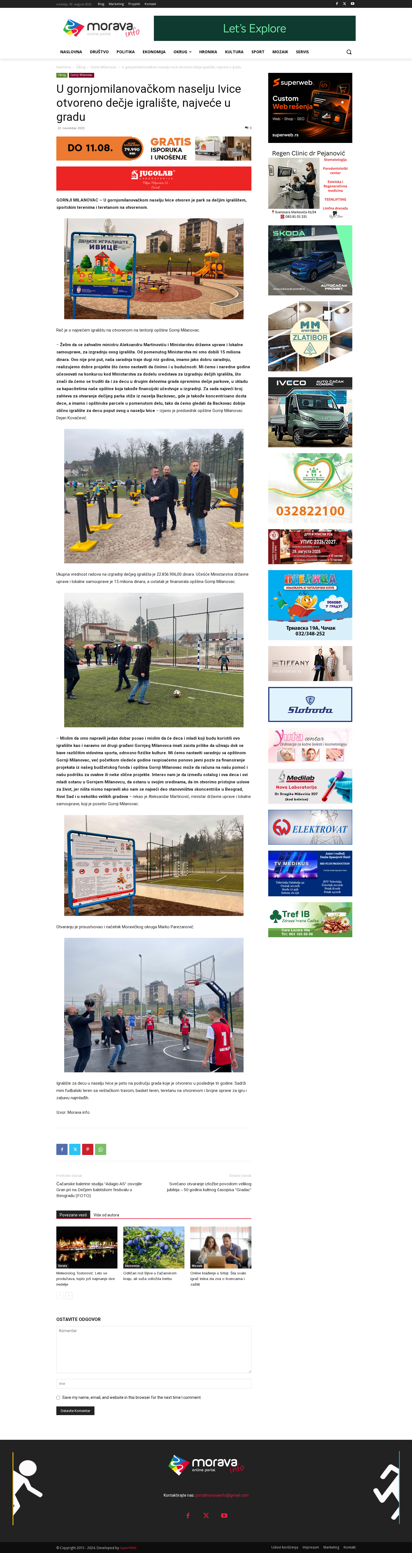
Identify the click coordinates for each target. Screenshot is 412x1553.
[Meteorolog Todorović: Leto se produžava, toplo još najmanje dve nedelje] (86, 1247)
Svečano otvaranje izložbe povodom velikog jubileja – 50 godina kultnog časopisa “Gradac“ (209, 1186)
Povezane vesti (73, 1215)
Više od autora (106, 1215)
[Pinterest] (87, 1149)
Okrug (80, 67)
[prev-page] (59, 1295)
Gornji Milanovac (104, 67)
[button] (349, 52)
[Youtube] (352, 4)
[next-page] (68, 1295)
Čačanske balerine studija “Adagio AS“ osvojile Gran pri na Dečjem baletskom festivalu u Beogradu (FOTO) (99, 1189)
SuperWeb (128, 1547)
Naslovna (63, 67)
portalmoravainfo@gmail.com (222, 1495)
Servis (62, 1265)
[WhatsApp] (100, 1149)
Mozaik (197, 1265)
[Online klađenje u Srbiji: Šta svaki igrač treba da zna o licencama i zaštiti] (220, 1247)
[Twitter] (344, 4)
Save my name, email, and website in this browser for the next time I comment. (132, 1397)
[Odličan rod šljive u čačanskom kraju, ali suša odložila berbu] (153, 1247)
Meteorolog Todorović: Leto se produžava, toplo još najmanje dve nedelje (85, 1278)
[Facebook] (337, 4)
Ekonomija (132, 1265)
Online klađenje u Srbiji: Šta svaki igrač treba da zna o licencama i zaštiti (218, 1278)
